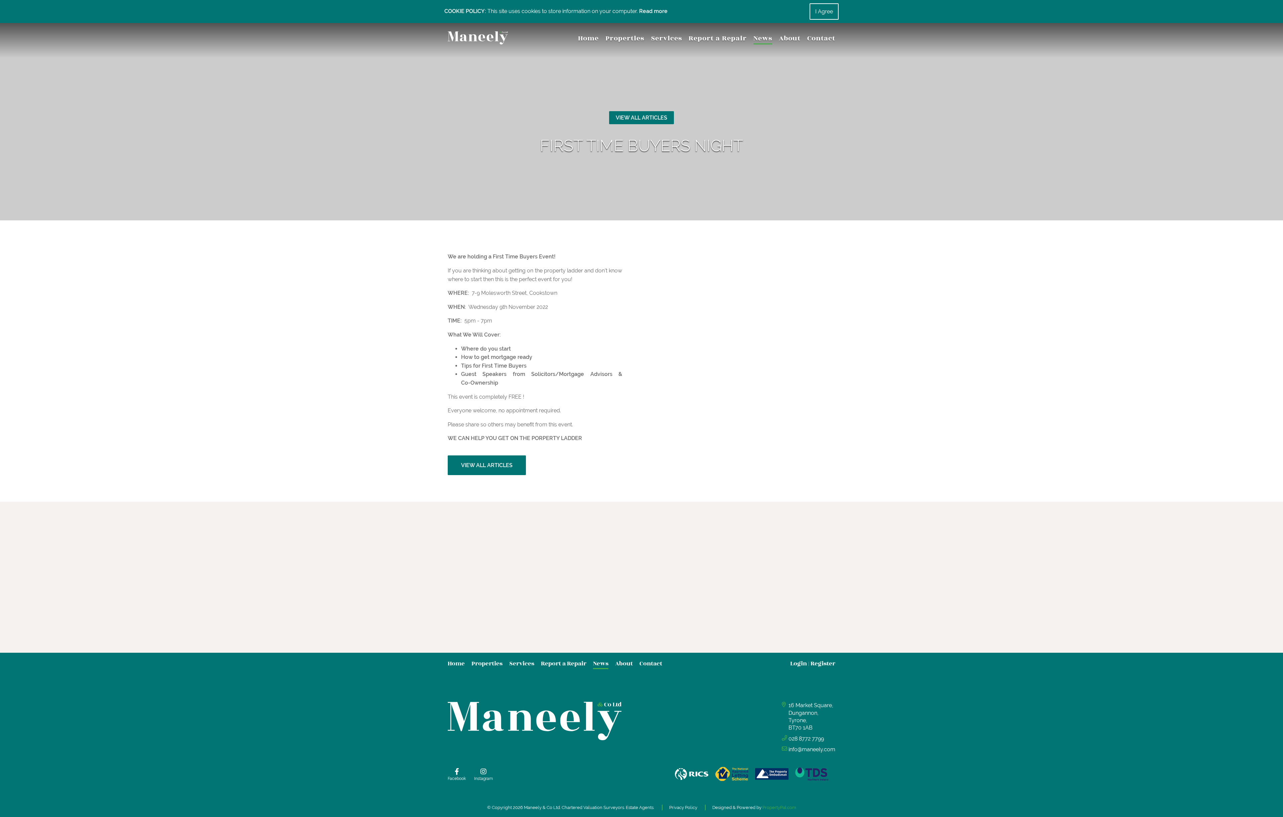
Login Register (812, 663)
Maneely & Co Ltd (542, 807)
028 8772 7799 (806, 739)
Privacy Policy (683, 807)
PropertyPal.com (779, 807)
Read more (653, 11)
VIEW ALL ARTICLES (641, 118)
